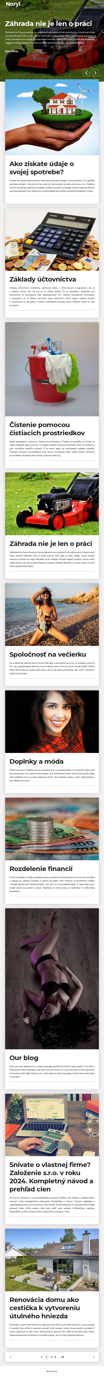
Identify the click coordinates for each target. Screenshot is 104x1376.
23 (62, 1357)
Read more (11, 67)
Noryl (13, 4)
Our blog (23, 1058)
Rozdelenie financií (40, 869)
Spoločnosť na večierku (47, 654)
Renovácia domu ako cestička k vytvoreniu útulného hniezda (42, 31)
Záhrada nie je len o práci (50, 544)
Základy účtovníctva (42, 279)
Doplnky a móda (36, 761)
